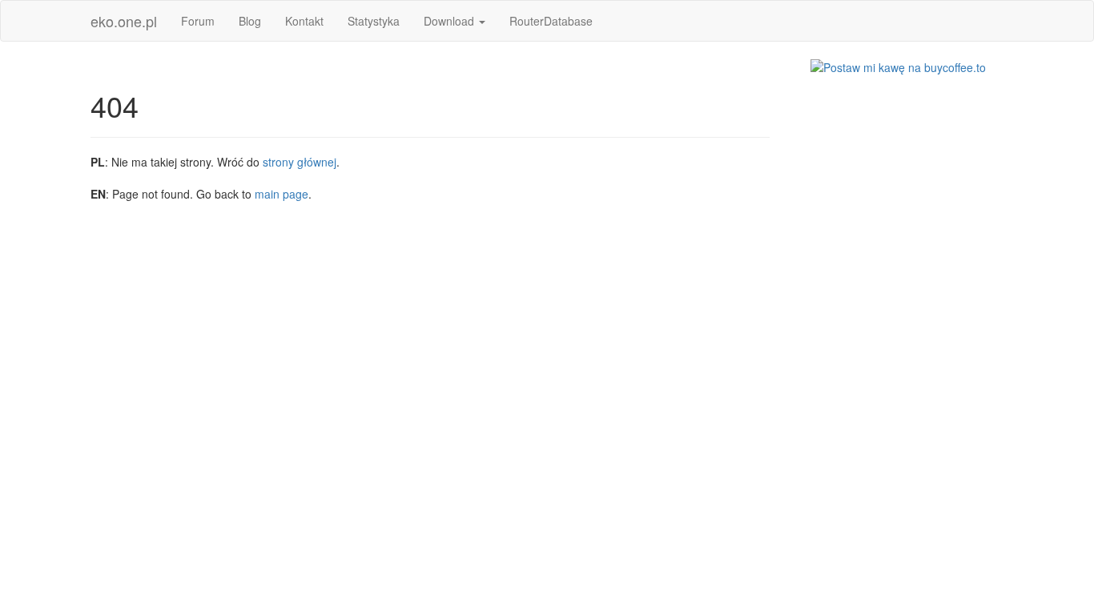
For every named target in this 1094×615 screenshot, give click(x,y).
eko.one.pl (123, 20)
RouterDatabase (551, 21)
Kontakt (304, 21)
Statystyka (374, 21)
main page (281, 194)
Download (450, 21)
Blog (250, 21)
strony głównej (299, 162)
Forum (198, 21)
